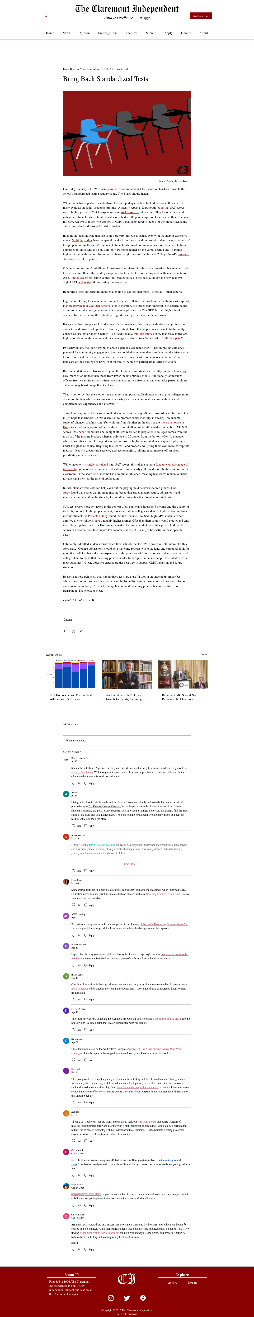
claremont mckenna (91, 607)
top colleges (141, 607)
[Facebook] (143, 1298)
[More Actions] (189, 760)
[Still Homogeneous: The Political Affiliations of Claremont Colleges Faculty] (71, 674)
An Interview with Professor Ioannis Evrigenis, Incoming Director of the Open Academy (125, 697)
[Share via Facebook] (64, 631)
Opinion (68, 619)
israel (103, 610)
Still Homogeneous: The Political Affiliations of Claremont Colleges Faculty (71, 697)
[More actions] (189, 69)
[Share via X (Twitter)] (73, 631)
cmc (178, 607)
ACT (119, 610)
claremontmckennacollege (156, 607)
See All (204, 654)
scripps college (68, 610)
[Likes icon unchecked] (73, 783)
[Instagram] (111, 1298)
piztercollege (96, 610)
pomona (116, 607)
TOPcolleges (172, 607)
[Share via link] (81, 631)
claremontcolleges (106, 607)
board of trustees (111, 610)
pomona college (77, 607)
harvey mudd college (82, 610)
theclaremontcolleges (128, 607)
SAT (122, 610)
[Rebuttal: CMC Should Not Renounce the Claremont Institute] (183, 674)
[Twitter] (127, 1298)
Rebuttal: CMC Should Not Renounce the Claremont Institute (179, 697)
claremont (67, 607)
